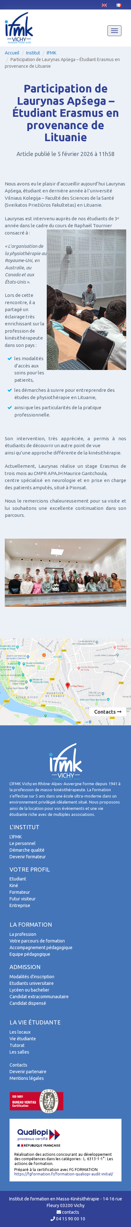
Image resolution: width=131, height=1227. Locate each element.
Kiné (14, 885)
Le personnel (23, 843)
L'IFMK (16, 836)
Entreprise (20, 905)
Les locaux (20, 1032)
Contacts (105, 712)
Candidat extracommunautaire (39, 996)
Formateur (20, 892)
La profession (23, 934)
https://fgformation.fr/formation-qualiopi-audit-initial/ (63, 1174)
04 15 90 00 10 (70, 1218)
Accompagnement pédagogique (41, 947)
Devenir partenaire (28, 1071)
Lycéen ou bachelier (29, 989)
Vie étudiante (23, 1038)
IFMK (51, 52)
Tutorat (17, 1045)
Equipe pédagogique (30, 954)
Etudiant (18, 878)
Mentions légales (27, 1078)
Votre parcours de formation (37, 940)
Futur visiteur (23, 898)
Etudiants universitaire (32, 983)
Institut (33, 52)
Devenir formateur (28, 856)
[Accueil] (19, 28)
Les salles (19, 1052)
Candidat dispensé (28, 1003)
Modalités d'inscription (32, 976)
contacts (70, 1212)
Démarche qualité (27, 850)
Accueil (12, 52)
